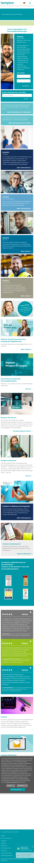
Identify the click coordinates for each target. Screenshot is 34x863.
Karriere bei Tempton (6, 838)
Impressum (4, 840)
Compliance (4, 850)
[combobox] (24, 80)
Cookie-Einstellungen (6, 853)
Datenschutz (4, 845)
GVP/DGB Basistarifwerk (7, 855)
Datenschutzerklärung (12, 782)
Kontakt (3, 835)
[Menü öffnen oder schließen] (30, 3)
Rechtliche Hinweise (6, 848)
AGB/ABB (3, 843)
